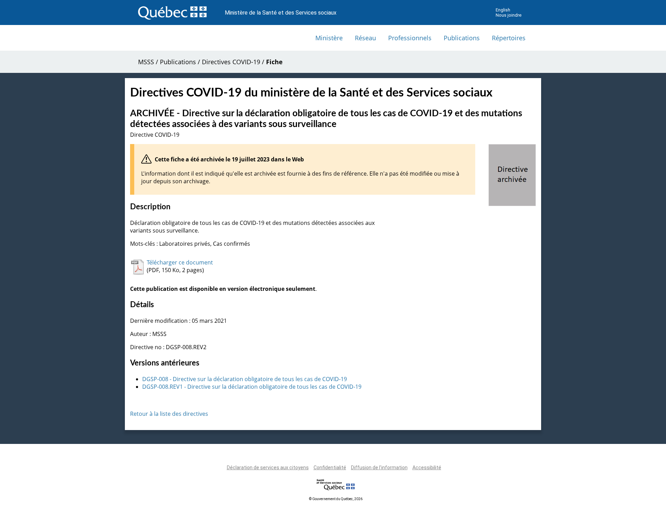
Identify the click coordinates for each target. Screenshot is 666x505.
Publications (462, 38)
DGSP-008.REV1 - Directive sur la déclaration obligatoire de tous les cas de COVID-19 (251, 386)
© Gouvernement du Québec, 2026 (335, 499)
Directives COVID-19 (231, 62)
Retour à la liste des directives (169, 414)
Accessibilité (426, 467)
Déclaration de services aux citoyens (268, 467)
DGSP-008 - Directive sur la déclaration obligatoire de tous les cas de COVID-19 (244, 379)
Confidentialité (330, 467)
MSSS (146, 62)
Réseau (365, 38)
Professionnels (410, 38)
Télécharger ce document (180, 262)
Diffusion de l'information (379, 467)
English (503, 9)
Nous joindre (508, 15)
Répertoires (509, 38)
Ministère (329, 38)
